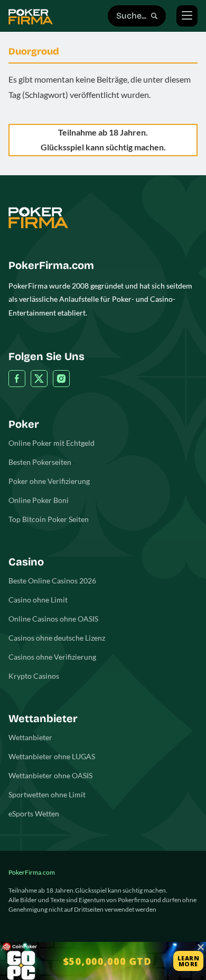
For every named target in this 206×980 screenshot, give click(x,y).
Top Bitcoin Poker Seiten (48, 519)
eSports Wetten (33, 813)
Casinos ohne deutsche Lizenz (56, 637)
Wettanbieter (30, 737)
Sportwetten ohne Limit (47, 794)
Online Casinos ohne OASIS (53, 618)
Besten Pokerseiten (39, 461)
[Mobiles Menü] (187, 15)
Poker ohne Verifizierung (49, 480)
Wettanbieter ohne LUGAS (51, 756)
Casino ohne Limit (38, 599)
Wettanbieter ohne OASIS (50, 775)
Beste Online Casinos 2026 (52, 580)
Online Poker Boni (38, 500)
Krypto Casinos (33, 675)
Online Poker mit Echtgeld (51, 442)
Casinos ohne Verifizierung (52, 656)
